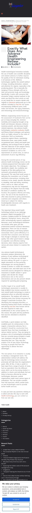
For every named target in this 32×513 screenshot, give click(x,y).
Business (5, 430)
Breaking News (7, 428)
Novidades (6, 438)
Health (5, 436)
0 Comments (17, 67)
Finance (5, 432)
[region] (16, 497)
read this (18, 104)
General (5, 434)
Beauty (5, 426)
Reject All (16, 509)
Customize (16, 504)
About (4, 411)
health (7, 405)
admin (6, 67)
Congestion (6, 470)
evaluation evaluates (17, 130)
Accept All (16, 499)
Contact (5, 413)
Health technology (7, 396)
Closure (5, 455)
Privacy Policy (7, 415)
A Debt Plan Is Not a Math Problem (14, 449)
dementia (12, 102)
